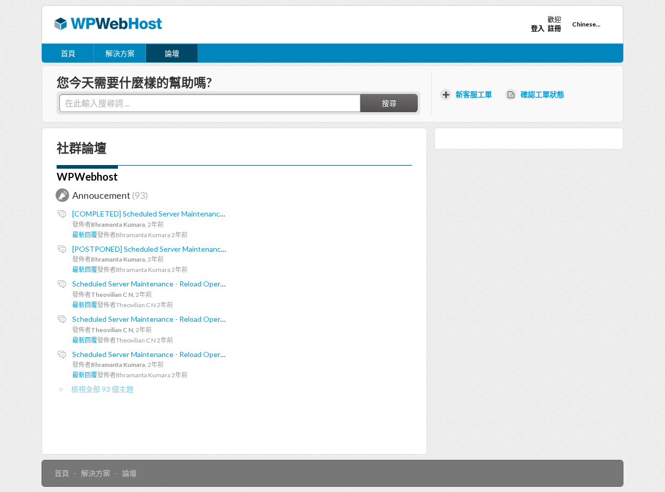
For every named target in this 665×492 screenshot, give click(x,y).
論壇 (172, 53)
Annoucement (108, 195)
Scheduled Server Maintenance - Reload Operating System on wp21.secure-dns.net (208, 319)
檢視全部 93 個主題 (102, 389)
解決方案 (120, 53)
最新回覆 (84, 235)
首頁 (68, 53)
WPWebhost (87, 176)
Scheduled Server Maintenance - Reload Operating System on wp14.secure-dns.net (208, 354)
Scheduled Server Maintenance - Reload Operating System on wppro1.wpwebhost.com (213, 283)
